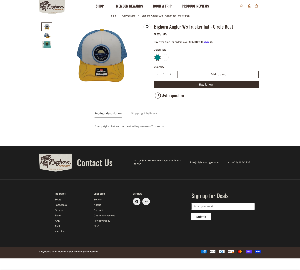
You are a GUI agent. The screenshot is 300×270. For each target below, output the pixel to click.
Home (113, 15)
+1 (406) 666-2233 (239, 162)
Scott (58, 199)
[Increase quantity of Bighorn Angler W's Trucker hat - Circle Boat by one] (170, 74)
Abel (57, 226)
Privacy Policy (102, 220)
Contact (98, 210)
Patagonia (61, 204)
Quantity (159, 66)
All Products (128, 15)
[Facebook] (136, 201)
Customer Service (104, 215)
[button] (256, 6)
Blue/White (165, 57)
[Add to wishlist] (146, 26)
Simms (59, 210)
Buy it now (206, 84)
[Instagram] (146, 201)
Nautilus (60, 231)
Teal (157, 57)
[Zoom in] (139, 29)
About (97, 204)
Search (98, 199)
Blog (96, 226)
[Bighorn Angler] (52, 7)
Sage (58, 215)
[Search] (242, 5)
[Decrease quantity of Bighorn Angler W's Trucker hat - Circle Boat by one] (157, 74)
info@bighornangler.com (204, 162)
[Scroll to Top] (294, 253)
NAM (57, 220)
